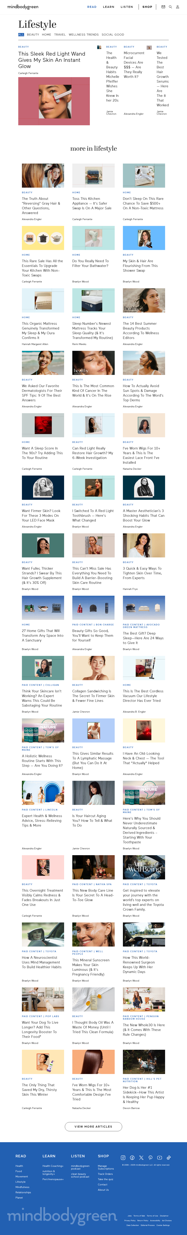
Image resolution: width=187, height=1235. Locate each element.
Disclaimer (164, 1216)
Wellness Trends (84, 34)
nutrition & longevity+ (49, 1172)
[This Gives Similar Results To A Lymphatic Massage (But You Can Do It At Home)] (93, 730)
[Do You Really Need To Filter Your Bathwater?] (93, 238)
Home (46, 34)
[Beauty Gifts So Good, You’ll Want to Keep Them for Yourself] (93, 608)
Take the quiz (105, 1179)
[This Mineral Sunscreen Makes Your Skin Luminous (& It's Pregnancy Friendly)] (93, 934)
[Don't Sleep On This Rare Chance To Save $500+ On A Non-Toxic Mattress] (144, 176)
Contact (102, 1184)
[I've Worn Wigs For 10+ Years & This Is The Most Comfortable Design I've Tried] (93, 1062)
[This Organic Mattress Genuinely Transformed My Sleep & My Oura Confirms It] (43, 300)
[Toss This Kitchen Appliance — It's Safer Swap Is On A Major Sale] (93, 176)
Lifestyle (21, 1181)
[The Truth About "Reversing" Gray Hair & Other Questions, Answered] (43, 176)
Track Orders (105, 1174)
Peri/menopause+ (53, 1179)
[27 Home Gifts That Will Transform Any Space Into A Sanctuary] (43, 608)
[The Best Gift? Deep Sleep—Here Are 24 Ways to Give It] (144, 608)
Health (19, 1166)
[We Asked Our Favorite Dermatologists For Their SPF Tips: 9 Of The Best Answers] (43, 363)
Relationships (23, 1192)
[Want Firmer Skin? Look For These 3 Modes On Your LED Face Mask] (43, 488)
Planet (19, 1197)
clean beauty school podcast (80, 1175)
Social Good (113, 34)
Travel (60, 34)
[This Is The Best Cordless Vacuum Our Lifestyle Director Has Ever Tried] (144, 668)
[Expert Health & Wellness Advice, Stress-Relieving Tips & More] (43, 793)
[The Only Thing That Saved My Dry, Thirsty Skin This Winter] (43, 1062)
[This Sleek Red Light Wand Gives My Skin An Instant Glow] (54, 101)
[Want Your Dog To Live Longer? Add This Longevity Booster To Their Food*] (43, 999)
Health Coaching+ (53, 1166)
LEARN (109, 7)
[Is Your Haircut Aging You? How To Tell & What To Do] (93, 793)
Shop (103, 1156)
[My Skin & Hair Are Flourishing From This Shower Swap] (144, 238)
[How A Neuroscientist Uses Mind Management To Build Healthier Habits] (43, 934)
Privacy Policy (130, 1221)
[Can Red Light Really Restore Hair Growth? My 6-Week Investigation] (93, 425)
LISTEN (127, 7)
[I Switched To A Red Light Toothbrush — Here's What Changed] (93, 488)
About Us (103, 1190)
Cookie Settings (163, 1225)
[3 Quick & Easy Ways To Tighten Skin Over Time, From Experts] (144, 545)
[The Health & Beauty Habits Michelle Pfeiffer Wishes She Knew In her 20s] (100, 80)
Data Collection (133, 1225)
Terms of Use (152, 1216)
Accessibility (155, 1221)
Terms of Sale (139, 1216)
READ (92, 7)
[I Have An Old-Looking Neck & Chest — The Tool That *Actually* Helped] (144, 730)
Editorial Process (148, 1225)
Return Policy (142, 1221)
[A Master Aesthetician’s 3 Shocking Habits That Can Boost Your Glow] (144, 488)
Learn (49, 1156)
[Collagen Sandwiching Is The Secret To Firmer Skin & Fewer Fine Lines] (93, 668)
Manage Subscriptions (106, 1167)
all (21, 34)
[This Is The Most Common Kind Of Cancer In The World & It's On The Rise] (93, 363)
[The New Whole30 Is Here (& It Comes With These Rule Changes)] (144, 999)
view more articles (93, 1126)
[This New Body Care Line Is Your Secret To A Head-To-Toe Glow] (93, 867)
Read (21, 1156)
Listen (78, 1156)
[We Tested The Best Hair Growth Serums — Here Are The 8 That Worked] (150, 80)
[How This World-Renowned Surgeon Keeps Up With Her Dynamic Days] (144, 934)
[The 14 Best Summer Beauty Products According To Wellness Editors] (144, 300)
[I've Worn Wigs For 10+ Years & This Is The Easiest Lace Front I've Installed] (144, 425)
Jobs (130, 1216)
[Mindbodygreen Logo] (22, 7)
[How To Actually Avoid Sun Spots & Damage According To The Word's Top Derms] (144, 363)
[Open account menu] (177, 7)
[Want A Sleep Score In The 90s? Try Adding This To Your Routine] (43, 425)
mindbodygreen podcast (80, 1167)
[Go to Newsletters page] (163, 7)
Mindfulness (22, 1187)
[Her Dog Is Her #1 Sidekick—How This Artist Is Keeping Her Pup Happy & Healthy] (144, 1062)
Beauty (33, 34)
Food (19, 1171)
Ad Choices (167, 1221)
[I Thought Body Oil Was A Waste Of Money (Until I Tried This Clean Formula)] (93, 999)
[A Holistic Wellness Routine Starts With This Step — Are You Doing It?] (43, 730)
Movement (22, 1176)
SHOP (147, 7)
